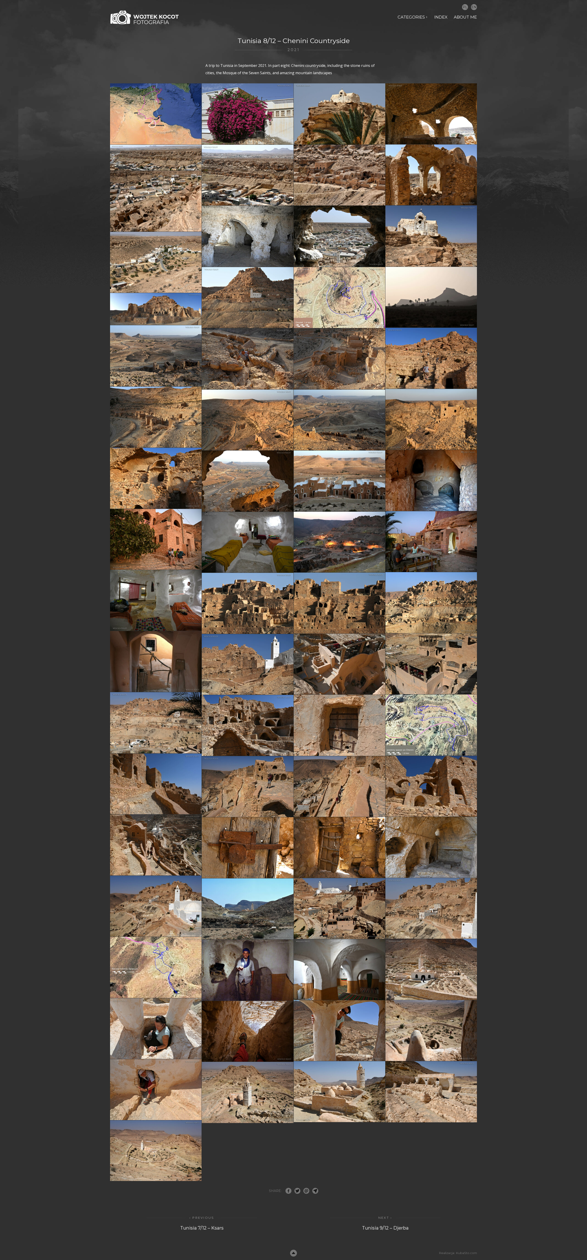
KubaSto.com (466, 1253)
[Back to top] (293, 1253)
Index (441, 17)
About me (465, 17)
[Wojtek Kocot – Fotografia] (144, 17)
